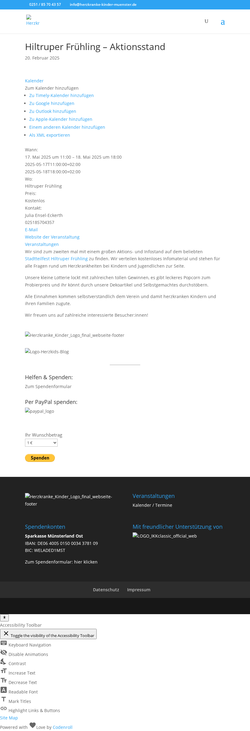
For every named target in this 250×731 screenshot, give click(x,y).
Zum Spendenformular (48, 386)
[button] (52, 88)
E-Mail (31, 229)
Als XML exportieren (49, 135)
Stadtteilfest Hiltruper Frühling (56, 258)
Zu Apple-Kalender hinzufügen (60, 119)
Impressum (138, 589)
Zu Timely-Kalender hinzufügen (61, 95)
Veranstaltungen (42, 244)
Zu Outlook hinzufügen (52, 111)
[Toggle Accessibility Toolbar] (4, 617)
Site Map (9, 718)
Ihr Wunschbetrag (43, 435)
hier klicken (86, 562)
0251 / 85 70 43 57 (44, 4)
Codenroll (63, 727)
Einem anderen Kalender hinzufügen (67, 127)
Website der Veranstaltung (52, 237)
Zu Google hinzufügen (51, 103)
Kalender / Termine (152, 505)
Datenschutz (106, 589)
